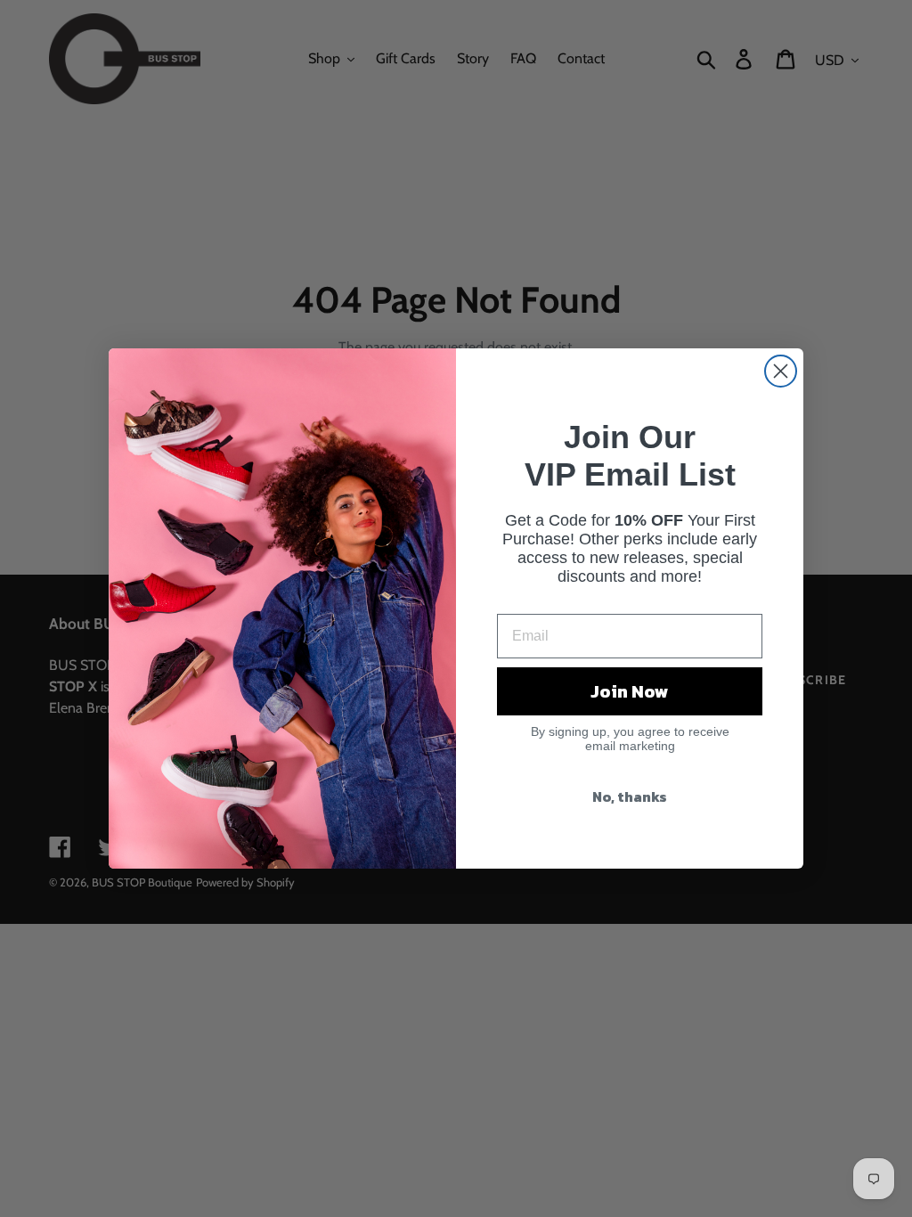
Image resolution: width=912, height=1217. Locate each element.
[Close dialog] (780, 371)
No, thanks (629, 796)
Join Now (629, 691)
